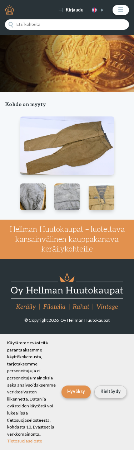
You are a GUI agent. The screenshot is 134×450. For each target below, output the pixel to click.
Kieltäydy (110, 391)
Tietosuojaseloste (24, 441)
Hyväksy (76, 391)
